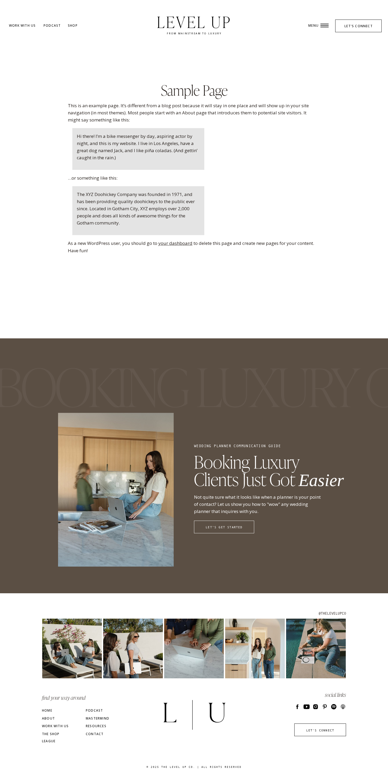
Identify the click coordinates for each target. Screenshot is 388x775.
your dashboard (175, 243)
